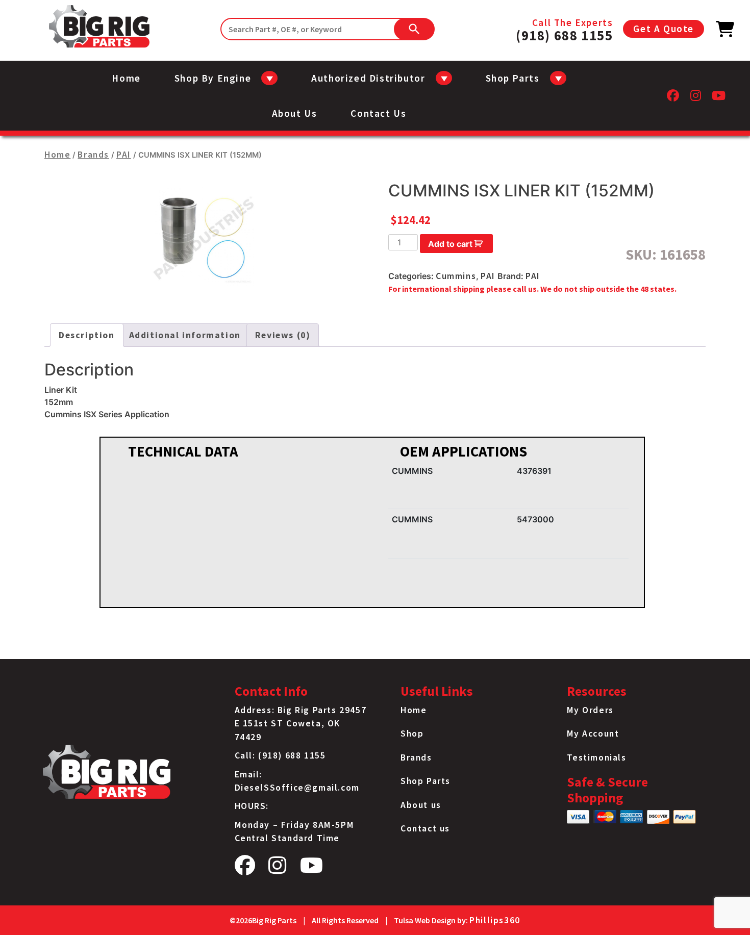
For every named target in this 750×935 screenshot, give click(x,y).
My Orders (590, 710)
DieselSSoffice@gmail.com (297, 787)
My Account (593, 733)
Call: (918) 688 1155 (280, 755)
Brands (93, 154)
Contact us (378, 113)
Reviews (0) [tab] (283, 335)
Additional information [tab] (185, 335)
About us (294, 113)
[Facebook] (673, 98)
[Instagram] (696, 98)
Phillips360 (494, 920)
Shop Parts (426, 781)
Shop (412, 733)
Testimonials (597, 757)
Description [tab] (87, 335)
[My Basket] (725, 32)
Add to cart (450, 244)
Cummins (456, 276)
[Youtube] (719, 98)
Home (126, 78)
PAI (123, 154)
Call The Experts (564, 28)
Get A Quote (663, 28)
